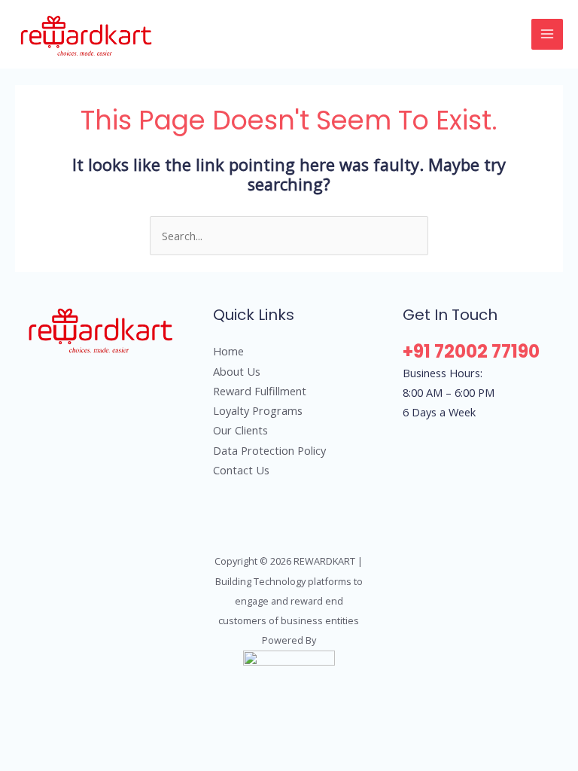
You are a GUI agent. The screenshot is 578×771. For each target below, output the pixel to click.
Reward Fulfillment (259, 390)
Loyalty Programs (258, 410)
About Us (236, 371)
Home (228, 350)
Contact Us (241, 469)
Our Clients (240, 429)
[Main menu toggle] (547, 34)
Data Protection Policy (269, 450)
